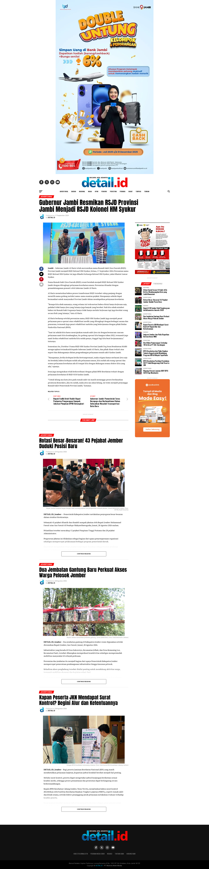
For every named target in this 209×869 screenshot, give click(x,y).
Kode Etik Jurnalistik (81, 854)
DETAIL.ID (51, 217)
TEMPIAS (138, 191)
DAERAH (73, 191)
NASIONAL (82, 191)
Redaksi (109, 854)
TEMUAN (146, 191)
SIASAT (130, 191)
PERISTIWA (113, 191)
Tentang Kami (119, 854)
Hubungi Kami (131, 854)
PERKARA (122, 191)
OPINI (96, 191)
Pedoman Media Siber (97, 854)
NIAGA (90, 191)
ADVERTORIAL (64, 191)
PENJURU (104, 191)
